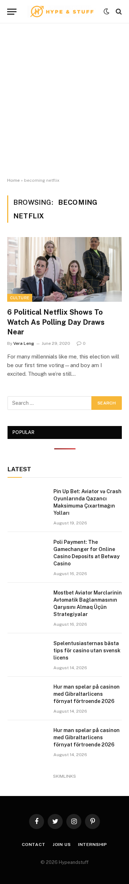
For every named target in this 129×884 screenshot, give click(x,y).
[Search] (118, 12)
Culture (19, 298)
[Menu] (11, 12)
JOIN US (62, 844)
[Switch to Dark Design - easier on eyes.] (106, 11)
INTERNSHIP (92, 844)
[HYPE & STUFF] (61, 12)
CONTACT (34, 844)
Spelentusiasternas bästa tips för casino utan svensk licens (86, 650)
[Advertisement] (64, 100)
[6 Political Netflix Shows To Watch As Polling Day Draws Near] (64, 269)
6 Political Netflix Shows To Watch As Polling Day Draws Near (56, 322)
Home (13, 180)
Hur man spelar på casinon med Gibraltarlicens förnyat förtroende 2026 (86, 694)
